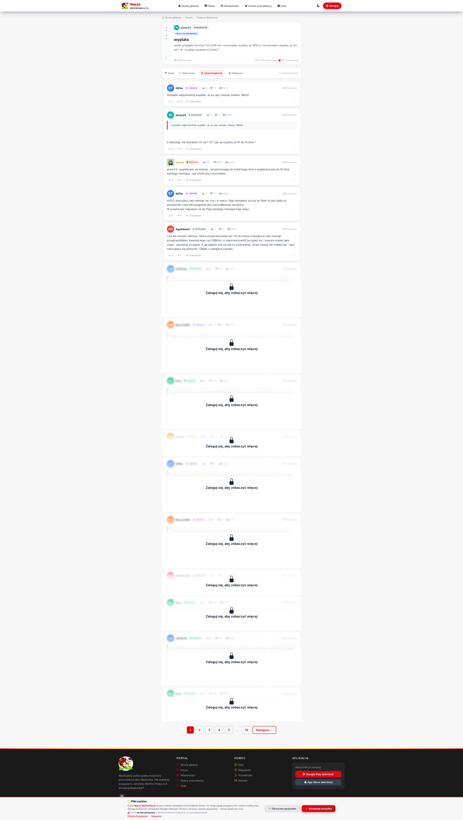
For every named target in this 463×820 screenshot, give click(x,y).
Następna (263, 730)
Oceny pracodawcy (192, 780)
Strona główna (173, 17)
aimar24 (185, 27)
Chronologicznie (213, 73)
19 (246, 730)
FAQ (240, 764)
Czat (183, 785)
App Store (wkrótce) (320, 782)
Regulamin (244, 770)
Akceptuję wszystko (320, 808)
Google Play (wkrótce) (320, 774)
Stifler (179, 88)
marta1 (180, 162)
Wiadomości (187, 775)
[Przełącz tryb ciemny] (318, 6)
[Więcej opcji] (166, 57)
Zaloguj (334, 5)
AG (170, 229)
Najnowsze (188, 73)
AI (177, 27)
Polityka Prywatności (138, 816)
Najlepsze (237, 73)
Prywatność (245, 775)
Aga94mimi (183, 229)
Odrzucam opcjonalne (284, 808)
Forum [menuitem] (211, 5)
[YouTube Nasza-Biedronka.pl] (122, 796)
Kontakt (242, 780)
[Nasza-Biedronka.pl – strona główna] (126, 763)
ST (170, 88)
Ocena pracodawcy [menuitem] (260, 5)
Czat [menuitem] (283, 5)
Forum (188, 17)
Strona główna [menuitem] (190, 5)
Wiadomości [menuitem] (231, 5)
